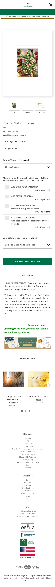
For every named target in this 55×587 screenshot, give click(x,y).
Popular (27, 483)
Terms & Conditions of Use (27, 462)
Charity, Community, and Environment (27, 449)
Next (49, 385)
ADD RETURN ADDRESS (22, 196)
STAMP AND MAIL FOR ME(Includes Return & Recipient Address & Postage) (30, 220)
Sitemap (27, 468)
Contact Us (27, 443)
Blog (27, 465)
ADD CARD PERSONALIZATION (24, 187)
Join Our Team (27, 446)
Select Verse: (16, 160)
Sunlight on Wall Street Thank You (13, 398)
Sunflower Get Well (38, 396)
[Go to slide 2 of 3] (26, 411)
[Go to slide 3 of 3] (30, 411)
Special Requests (27, 454)
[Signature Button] (27, 343)
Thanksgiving (27, 488)
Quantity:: (14, 141)
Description (27, 275)
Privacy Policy (27, 460)
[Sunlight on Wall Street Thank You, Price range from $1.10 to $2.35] (13, 379)
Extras (27, 496)
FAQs (27, 441)
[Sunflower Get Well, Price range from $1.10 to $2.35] (38, 379)
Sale (27, 480)
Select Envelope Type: (20, 238)
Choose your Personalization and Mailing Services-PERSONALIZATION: (25, 179)
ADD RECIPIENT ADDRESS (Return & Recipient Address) (25, 207)
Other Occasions (27, 493)
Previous (3, 385)
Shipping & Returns (27, 457)
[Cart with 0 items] (50, 4)
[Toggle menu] (3, 4)
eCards (27, 499)
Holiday (28, 491)
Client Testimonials (27, 452)
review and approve (27, 261)
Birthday (27, 485)
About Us (27, 438)
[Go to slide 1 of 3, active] (22, 411)
